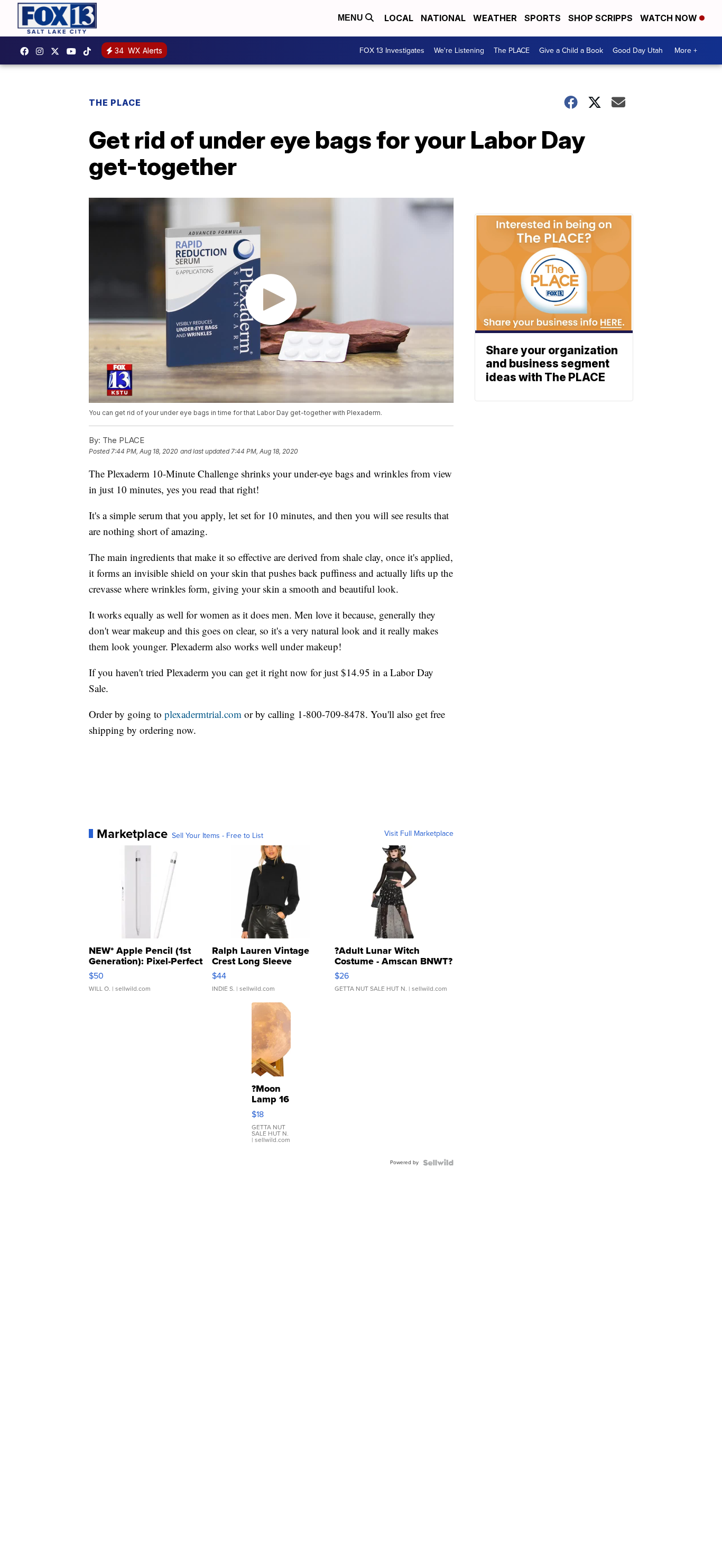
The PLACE (512, 50)
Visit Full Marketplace (418, 833)
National (443, 18)
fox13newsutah (27, 51)
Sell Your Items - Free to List (217, 836)
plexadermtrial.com (203, 714)
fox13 (57, 51)
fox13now (42, 51)
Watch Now (669, 18)
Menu (351, 17)
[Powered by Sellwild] (438, 1162)
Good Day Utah (638, 50)
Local (398, 18)
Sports (542, 18)
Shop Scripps (600, 18)
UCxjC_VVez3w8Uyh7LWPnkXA (74, 51)
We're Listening (459, 50)
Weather (495, 18)
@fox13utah (90, 51)
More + (685, 50)
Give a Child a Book (571, 50)
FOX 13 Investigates (391, 50)
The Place (115, 102)
